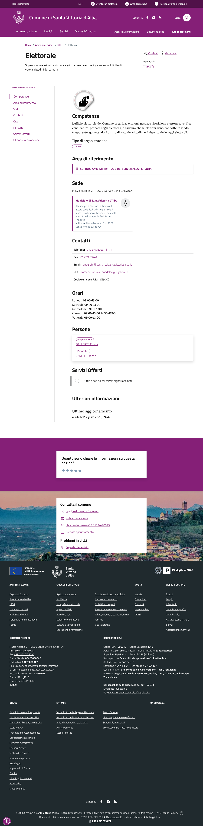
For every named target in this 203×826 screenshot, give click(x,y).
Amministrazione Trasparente (25, 712)
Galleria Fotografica (176, 609)
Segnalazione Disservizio (22, 738)
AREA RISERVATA (101, 821)
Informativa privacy (20, 758)
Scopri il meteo (64, 733)
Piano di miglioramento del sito (26, 722)
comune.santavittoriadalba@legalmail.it (104, 272)
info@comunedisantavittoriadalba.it (35, 669)
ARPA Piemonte (64, 727)
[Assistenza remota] (181, 813)
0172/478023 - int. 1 (99, 249)
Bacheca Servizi (18, 748)
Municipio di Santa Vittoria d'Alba (96, 200)
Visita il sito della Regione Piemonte (75, 712)
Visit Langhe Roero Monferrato (119, 717)
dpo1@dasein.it (118, 689)
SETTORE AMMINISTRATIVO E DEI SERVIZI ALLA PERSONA (115, 169)
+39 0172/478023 (23, 650)
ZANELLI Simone (86, 356)
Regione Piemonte (20, 3)
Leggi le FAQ (16, 727)
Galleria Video (173, 614)
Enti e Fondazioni (19, 614)
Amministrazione (44, 45)
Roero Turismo (110, 712)
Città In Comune (170, 813)
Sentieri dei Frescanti (114, 722)
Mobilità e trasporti (105, 604)
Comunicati (140, 599)
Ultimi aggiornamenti (21, 778)
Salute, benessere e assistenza (111, 609)
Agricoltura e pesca (66, 594)
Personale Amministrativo (23, 619)
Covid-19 (139, 604)
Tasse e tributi (142, 609)
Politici (13, 625)
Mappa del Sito (17, 788)
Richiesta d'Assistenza (21, 743)
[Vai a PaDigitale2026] (174, 570)
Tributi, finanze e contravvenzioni (112, 614)
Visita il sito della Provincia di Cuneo (75, 717)
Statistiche (15, 783)
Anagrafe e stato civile (68, 604)
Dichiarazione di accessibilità (24, 717)
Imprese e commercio (106, 599)
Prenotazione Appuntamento (25, 733)
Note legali (15, 763)
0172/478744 (88, 257)
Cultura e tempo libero (68, 625)
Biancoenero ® (114, 817)
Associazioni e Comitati (178, 630)
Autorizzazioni (63, 614)
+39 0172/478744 (24, 654)
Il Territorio (171, 604)
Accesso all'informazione (127, 32)
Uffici (60, 45)
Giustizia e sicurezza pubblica (110, 594)
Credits (13, 773)
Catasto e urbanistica (67, 619)
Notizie (138, 594)
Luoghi (169, 599)
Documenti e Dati (19, 609)
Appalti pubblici (64, 609)
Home (28, 45)
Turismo (99, 619)
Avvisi (138, 614)
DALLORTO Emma (87, 344)
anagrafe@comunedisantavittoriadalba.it (107, 264)
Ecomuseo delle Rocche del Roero (120, 727)
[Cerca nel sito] (187, 17)
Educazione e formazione (69, 630)
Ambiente (61, 599)
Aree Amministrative (20, 599)
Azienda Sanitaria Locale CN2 (72, 722)
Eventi (169, 594)
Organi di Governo (19, 594)
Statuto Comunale (19, 753)
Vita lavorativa (102, 625)
